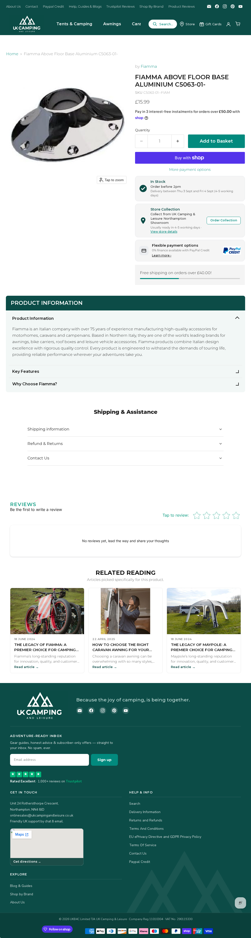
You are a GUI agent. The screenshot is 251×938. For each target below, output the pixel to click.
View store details (164, 231)
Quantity (142, 130)
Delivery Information (145, 812)
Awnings (112, 24)
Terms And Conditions (146, 828)
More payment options (190, 169)
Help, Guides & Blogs (85, 6)
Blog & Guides (21, 886)
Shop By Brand (151, 6)
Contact (31, 6)
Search (134, 803)
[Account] (228, 24)
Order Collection (223, 220)
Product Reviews (181, 6)
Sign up (104, 760)
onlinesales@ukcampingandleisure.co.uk (41, 815)
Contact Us (138, 853)
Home (12, 54)
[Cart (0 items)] (237, 24)
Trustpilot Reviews (120, 6)
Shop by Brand (21, 894)
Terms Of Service (142, 845)
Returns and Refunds (145, 820)
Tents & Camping (74, 24)
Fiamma (149, 66)
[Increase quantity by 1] (178, 141)
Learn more (161, 255)
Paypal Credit (53, 6)
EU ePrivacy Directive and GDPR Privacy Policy (165, 836)
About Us (13, 6)
